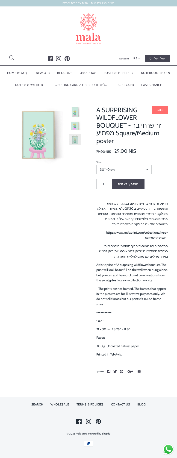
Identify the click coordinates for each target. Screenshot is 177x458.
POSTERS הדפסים (118, 73)
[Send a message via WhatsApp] (168, 449)
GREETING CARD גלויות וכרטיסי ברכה (83, 85)
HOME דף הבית (18, 73)
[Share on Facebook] (108, 371)
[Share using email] (139, 371)
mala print (81, 433)
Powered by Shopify (99, 433)
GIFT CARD (126, 85)
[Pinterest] (67, 58)
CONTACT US (120, 404)
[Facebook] (50, 58)
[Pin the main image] (121, 371)
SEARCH (37, 404)
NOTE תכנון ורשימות (31, 85)
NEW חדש (43, 73)
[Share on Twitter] (115, 371)
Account (124, 58)
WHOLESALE (59, 404)
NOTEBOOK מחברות (155, 73)
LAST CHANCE (151, 85)
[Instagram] (58, 58)
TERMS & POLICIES (90, 404)
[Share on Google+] (130, 371)
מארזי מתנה (88, 73)
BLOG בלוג (65, 73)
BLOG (141, 404)
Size (98, 162)
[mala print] (88, 14)
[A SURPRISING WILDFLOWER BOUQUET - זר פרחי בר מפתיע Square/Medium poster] (38, 135)
